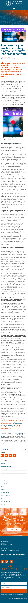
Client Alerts (4, 469)
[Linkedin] (2, 561)
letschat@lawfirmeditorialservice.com (10, 550)
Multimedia (3, 489)
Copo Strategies (15, 433)
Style (2, 498)
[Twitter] (6, 561)
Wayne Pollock (4, 432)
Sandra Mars (5, 601)
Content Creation (5, 58)
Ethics (2, 486)
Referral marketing (5, 495)
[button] (14, 8)
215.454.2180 (4, 548)
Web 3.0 (3, 504)
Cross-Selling (4, 480)
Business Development (6, 466)
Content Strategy (13, 58)
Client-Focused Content (6, 472)
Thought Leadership (5, 501)
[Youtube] (11, 561)
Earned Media (4, 483)
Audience (3, 463)
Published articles (5, 492)
